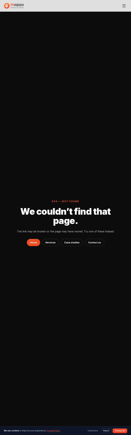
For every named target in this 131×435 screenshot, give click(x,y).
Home (33, 242)
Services (50, 242)
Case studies (72, 242)
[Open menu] (124, 6)
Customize (93, 430)
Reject (106, 430)
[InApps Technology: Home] (14, 6)
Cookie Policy (53, 430)
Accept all (120, 430)
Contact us (94, 242)
